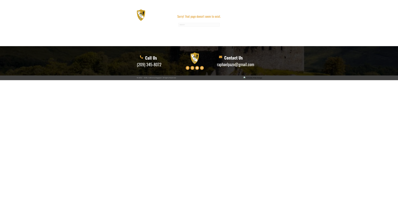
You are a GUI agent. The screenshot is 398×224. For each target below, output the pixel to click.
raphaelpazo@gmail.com (170, 2)
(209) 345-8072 (146, 3)
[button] (245, 4)
